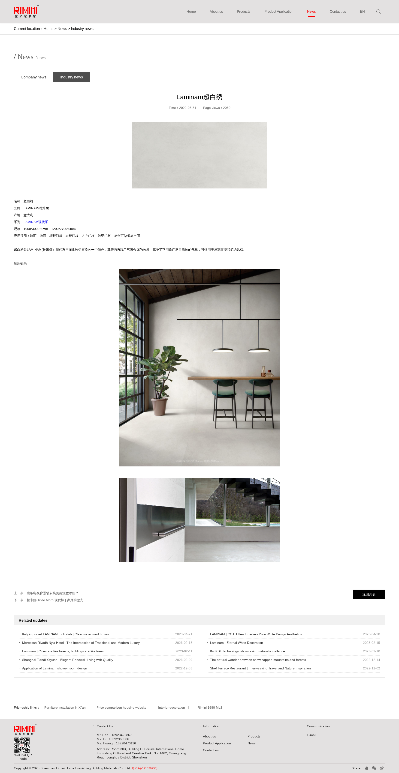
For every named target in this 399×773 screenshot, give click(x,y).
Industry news (71, 77)
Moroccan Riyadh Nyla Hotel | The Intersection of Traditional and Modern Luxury (81, 643)
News (311, 11)
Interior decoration (171, 707)
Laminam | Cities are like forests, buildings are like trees (63, 651)
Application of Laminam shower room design (54, 668)
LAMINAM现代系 (36, 222)
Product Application (278, 11)
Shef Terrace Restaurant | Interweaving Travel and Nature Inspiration (260, 668)
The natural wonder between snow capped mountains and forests (258, 660)
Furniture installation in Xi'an (65, 707)
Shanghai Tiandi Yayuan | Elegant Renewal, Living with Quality (67, 660)
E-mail (311, 735)
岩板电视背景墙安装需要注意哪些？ (53, 593)
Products (244, 11)
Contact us (338, 11)
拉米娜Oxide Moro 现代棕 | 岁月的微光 (55, 600)
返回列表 (369, 594)
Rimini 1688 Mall (210, 707)
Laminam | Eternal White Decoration (236, 643)
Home (191, 11)
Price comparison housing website (121, 707)
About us (216, 11)
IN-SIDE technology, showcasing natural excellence (247, 651)
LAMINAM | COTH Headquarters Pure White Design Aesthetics (256, 634)
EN (362, 11)
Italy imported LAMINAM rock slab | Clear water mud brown (65, 634)
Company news (33, 77)
